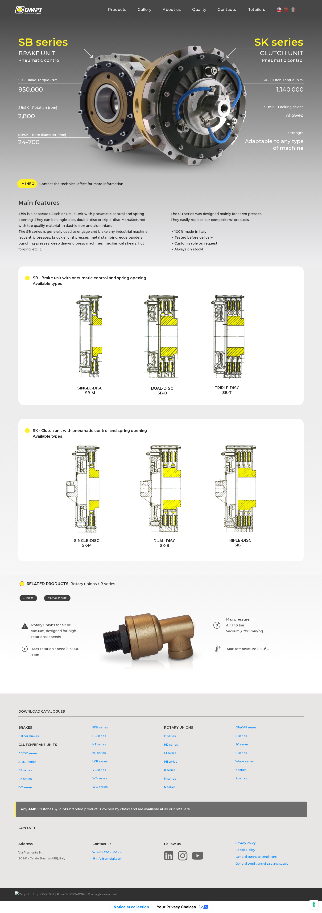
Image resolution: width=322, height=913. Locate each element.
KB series (99, 753)
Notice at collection (131, 907)
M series (170, 778)
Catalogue (57, 598)
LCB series (99, 761)
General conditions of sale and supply (261, 863)
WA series (99, 778)
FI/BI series (100, 727)
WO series (99, 787)
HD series (171, 744)
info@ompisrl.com (107, 858)
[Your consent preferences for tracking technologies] (313, 904)
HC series (99, 736)
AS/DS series (27, 762)
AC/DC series (27, 753)
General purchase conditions (256, 856)
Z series (241, 778)
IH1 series (170, 761)
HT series (99, 744)
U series (241, 753)
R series (241, 736)
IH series (170, 753)
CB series (25, 770)
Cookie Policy (245, 850)
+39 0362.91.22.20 (108, 852)
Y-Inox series (244, 761)
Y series (240, 770)
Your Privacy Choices (176, 907)
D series (170, 736)
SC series (241, 744)
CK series (25, 779)
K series (169, 770)
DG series (25, 787)
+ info (28, 184)
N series (169, 787)
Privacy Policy (245, 843)
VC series (99, 770)
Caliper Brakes (28, 736)
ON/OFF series (245, 727)
